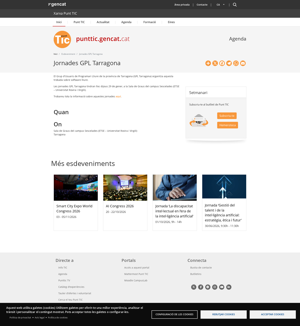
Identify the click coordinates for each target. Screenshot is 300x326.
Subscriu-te (226, 116)
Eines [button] (171, 22)
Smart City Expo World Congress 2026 (74, 208)
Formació (149, 22)
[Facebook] (200, 286)
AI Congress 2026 (120, 206)
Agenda (126, 22)
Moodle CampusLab (135, 280)
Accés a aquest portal (136, 267)
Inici (59, 22)
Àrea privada (182, 4)
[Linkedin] (229, 286)
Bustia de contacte (201, 267)
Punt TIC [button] (79, 22)
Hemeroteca (227, 125)
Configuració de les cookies (174, 314)
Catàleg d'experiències (71, 286)
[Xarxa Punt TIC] (64, 39)
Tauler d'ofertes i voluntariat (74, 293)
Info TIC (62, 267)
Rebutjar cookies (223, 314)
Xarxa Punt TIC (65, 13)
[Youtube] (222, 286)
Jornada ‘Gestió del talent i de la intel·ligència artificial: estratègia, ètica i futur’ (223, 212)
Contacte (202, 4)
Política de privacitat (20, 317)
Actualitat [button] (103, 22)
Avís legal (39, 317)
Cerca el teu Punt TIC (70, 299)
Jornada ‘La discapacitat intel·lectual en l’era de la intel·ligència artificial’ (174, 211)
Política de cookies (58, 317)
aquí (118, 96)
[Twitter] (193, 286)
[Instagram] (214, 286)
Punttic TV (64, 280)
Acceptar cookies (272, 314)
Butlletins (195, 274)
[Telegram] (208, 286)
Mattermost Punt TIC (136, 274)
